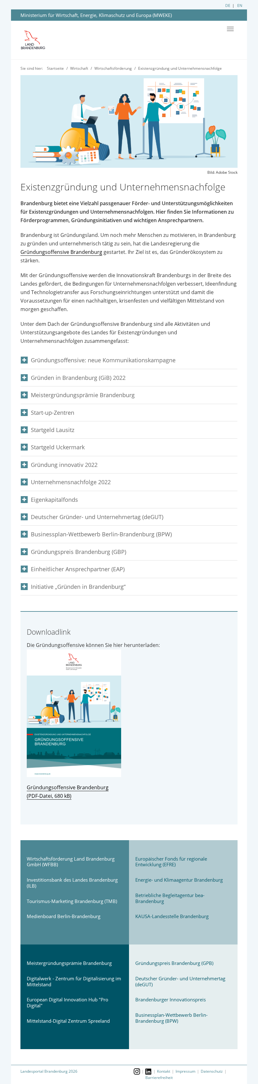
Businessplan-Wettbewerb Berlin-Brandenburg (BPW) (171, 1018)
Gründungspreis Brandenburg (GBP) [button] (78, 552)
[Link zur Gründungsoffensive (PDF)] (129, 713)
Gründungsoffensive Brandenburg (61, 252)
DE (227, 5)
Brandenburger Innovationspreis (170, 999)
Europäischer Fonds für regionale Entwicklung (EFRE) (171, 862)
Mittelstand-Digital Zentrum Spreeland (68, 1021)
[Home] (38, 40)
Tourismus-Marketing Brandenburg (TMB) (72, 901)
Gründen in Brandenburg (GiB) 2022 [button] (78, 377)
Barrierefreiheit (159, 1077)
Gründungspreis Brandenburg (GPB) (174, 963)
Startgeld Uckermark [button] (58, 447)
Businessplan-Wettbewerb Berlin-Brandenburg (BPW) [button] (101, 534)
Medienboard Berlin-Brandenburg (63, 916)
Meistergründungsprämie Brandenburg (69, 963)
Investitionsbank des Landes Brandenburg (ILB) (72, 883)
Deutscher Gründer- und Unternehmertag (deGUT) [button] (97, 517)
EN (239, 5)
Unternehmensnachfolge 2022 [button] (71, 482)
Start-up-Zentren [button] (52, 412)
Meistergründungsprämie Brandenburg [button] (83, 395)
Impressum (185, 1071)
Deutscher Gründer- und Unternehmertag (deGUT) (180, 981)
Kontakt (163, 1071)
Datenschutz (212, 1071)
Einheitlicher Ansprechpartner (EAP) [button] (78, 569)
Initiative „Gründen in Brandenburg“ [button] (78, 586)
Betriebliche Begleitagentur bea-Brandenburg (170, 898)
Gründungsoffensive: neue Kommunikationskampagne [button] (103, 360)
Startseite (55, 68)
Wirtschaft (79, 68)
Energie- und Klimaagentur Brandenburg (179, 880)
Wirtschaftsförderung (113, 68)
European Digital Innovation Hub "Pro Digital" (67, 1002)
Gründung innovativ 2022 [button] (64, 464)
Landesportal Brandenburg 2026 (48, 1071)
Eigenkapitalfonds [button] (54, 499)
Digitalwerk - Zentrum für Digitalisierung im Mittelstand (74, 981)
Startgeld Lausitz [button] (52, 430)
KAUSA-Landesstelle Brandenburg (172, 916)
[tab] (129, 360)
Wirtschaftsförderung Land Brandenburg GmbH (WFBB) (71, 862)
